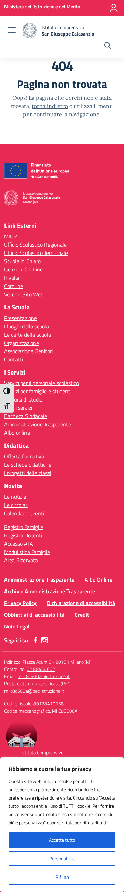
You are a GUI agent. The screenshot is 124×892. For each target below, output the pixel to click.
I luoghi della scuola (26, 326)
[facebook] (35, 640)
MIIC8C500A (65, 710)
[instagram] (44, 640)
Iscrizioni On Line (23, 269)
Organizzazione (21, 343)
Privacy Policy (20, 603)
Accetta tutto (62, 839)
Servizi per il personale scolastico (41, 383)
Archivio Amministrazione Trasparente (49, 591)
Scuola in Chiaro (22, 261)
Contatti (13, 359)
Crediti (83, 615)
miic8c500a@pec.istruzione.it (34, 690)
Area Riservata (21, 560)
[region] (62, 824)
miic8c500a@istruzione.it (44, 676)
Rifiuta (62, 877)
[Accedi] (113, 7)
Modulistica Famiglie (27, 552)
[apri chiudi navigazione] (12, 31)
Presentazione (20, 318)
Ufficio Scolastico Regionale (35, 244)
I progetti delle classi (27, 473)
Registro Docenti (23, 535)
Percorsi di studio (23, 399)
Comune (13, 286)
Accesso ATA (18, 543)
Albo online (17, 432)
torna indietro (50, 105)
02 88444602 (41, 669)
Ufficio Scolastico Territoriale (36, 253)
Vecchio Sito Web (23, 294)
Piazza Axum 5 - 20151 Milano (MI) (57, 661)
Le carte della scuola (27, 334)
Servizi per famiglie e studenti (37, 391)
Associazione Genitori (28, 351)
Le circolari (16, 505)
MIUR (10, 236)
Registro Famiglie (23, 527)
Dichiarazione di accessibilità (81, 603)
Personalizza (62, 858)
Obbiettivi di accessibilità (34, 615)
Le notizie (15, 497)
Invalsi (11, 278)
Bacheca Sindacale (25, 416)
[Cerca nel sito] (107, 46)
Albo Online (98, 579)
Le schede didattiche (27, 464)
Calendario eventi (24, 513)
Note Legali (17, 626)
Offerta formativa (24, 456)
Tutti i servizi (18, 408)
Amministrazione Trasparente (37, 424)
